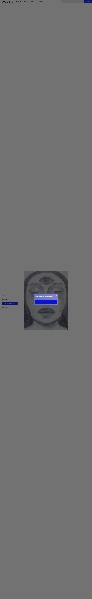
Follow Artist (46, 302)
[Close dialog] (56, 295)
